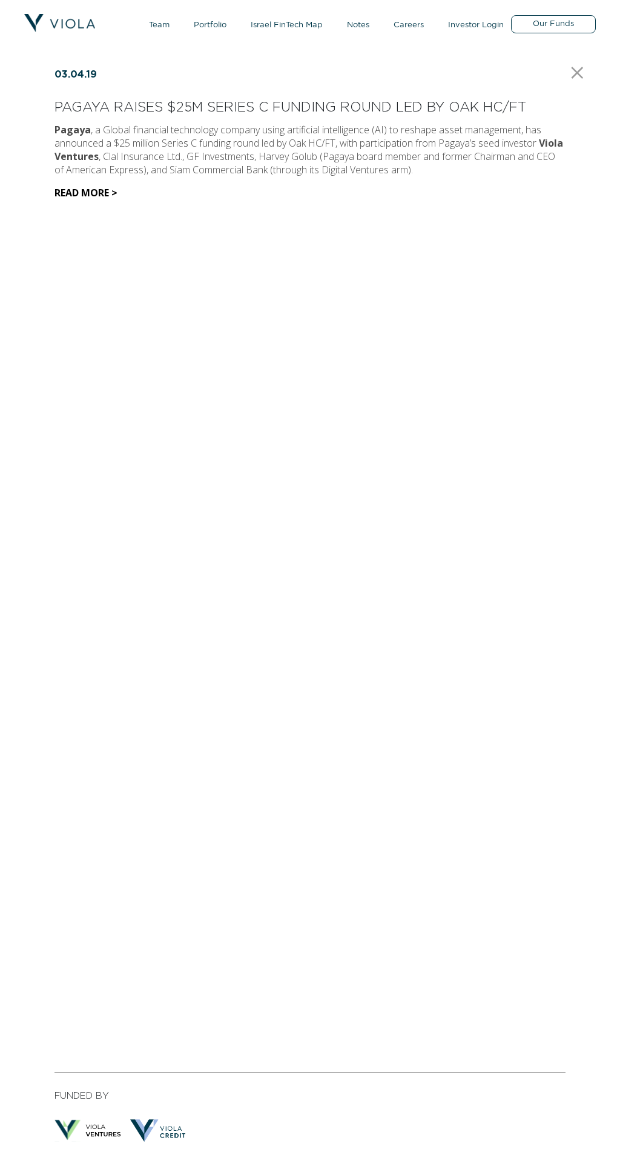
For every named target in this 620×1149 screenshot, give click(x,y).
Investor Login (476, 25)
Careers (409, 25)
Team (159, 25)
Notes (358, 25)
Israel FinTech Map (287, 25)
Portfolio (210, 25)
